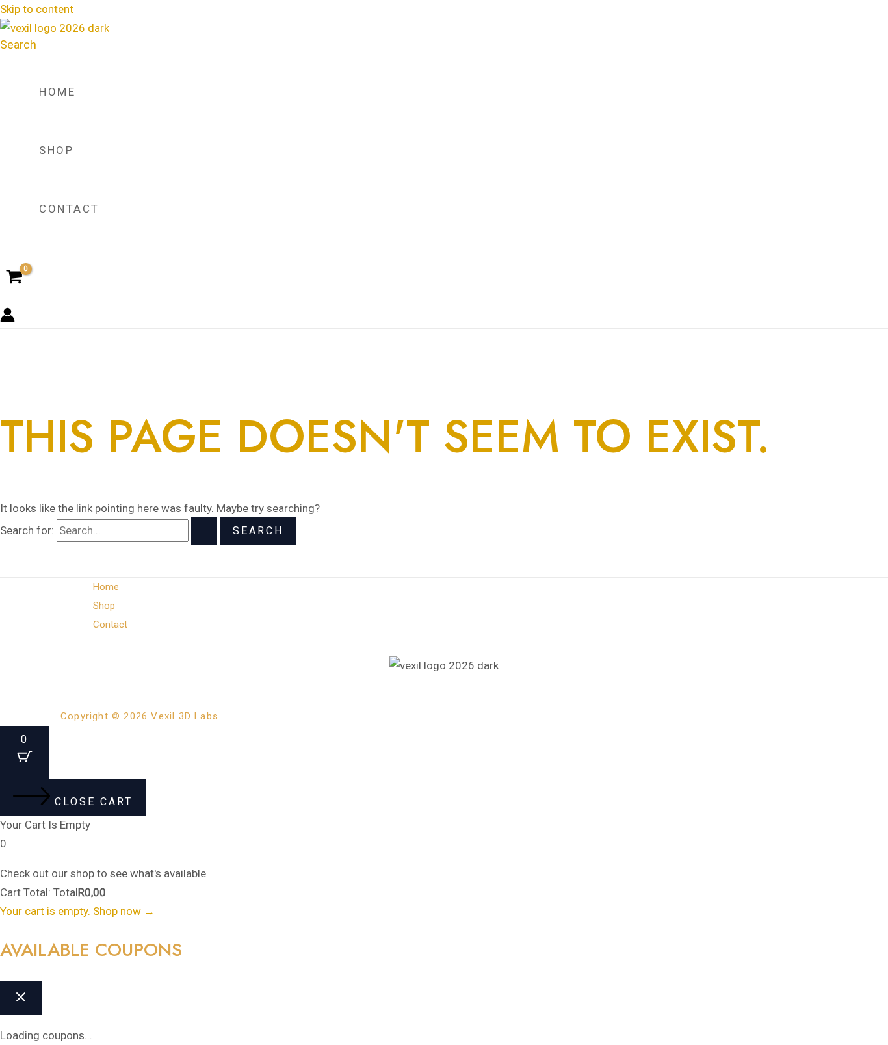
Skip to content (36, 9)
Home (57, 91)
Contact (69, 208)
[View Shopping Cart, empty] (14, 278)
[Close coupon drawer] (21, 998)
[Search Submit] (204, 531)
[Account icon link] (7, 317)
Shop (56, 150)
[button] (18, 44)
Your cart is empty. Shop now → (77, 911)
